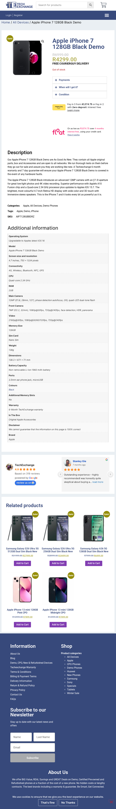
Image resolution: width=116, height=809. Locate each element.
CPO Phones (73, 664)
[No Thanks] (111, 800)
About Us (15, 653)
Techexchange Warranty (23, 667)
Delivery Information (21, 681)
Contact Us (16, 694)
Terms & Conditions (20, 671)
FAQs (13, 699)
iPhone (35, 211)
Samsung (72, 678)
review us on (24, 482)
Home (6, 22)
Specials (71, 685)
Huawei (71, 671)
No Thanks (68, 802)
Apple (26, 205)
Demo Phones (50, 205)
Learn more (73, 110)
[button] (106, 15)
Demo (27, 211)
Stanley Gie (79, 461)
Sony (69, 682)
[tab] (80, 80)
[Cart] (103, 5)
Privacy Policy (17, 690)
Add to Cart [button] (22, 563)
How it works (74, 135)
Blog (12, 658)
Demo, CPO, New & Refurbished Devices (31, 662)
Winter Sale (73, 693)
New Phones (73, 675)
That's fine (48, 802)
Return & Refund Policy (22, 685)
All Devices (21, 22)
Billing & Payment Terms (23, 676)
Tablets (71, 689)
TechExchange (24, 465)
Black (11, 389)
